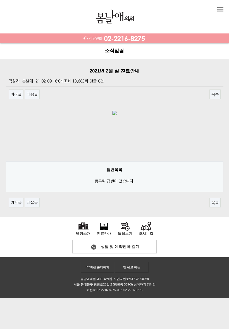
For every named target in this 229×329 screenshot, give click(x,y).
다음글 (32, 94)
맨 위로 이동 (131, 267)
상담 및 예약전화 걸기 (120, 246)
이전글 (16, 94)
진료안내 (104, 234)
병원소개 (83, 234)
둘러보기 (125, 234)
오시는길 (146, 234)
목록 (215, 94)
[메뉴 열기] (220, 9)
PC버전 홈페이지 (97, 267)
